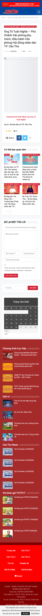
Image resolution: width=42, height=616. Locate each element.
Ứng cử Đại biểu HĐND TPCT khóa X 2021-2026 (13, 26)
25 (11, 327)
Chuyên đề (24, 563)
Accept (25, 613)
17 (6, 323)
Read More (35, 613)
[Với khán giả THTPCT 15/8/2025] (8, 522)
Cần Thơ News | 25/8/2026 (24, 449)
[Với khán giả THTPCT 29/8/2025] (8, 500)
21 (26, 323)
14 (26, 319)
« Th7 (6, 334)
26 (16, 327)
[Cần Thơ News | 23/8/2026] (8, 474)
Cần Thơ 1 (25, 550)
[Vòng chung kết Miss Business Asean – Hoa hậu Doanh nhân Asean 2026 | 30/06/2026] (8, 355)
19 (16, 323)
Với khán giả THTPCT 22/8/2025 (26, 508)
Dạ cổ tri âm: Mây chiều (23, 412)
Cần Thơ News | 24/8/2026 (24, 460)
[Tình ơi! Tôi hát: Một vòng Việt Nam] (8, 403)
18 (11, 323)
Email (19, 576)
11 (11, 319)
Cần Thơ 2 (11, 557)
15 (31, 319)
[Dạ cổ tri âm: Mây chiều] (8, 415)
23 (35, 323)
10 (6, 319)
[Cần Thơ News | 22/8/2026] (8, 485)
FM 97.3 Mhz (9, 570)
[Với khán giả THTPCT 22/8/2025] (8, 511)
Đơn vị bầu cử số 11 (29, 26)
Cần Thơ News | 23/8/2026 (24, 471)
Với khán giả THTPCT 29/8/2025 (26, 497)
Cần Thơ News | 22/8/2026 (24, 483)
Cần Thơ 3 (25, 557)
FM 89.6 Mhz (26, 570)
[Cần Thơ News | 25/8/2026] (8, 452)
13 (21, 319)
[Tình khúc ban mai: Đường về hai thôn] (8, 426)
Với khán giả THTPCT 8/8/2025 (25, 531)
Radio (7, 155)
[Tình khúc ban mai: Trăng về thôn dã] (8, 437)
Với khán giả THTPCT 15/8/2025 (26, 519)
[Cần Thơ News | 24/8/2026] (8, 463)
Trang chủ (11, 550)
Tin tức (11, 563)
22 (31, 323)
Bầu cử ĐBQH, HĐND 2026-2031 (31, 155)
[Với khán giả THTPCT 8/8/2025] (8, 533)
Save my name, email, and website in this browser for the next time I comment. (20, 269)
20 (21, 323)
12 (16, 319)
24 (6, 327)
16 (35, 319)
